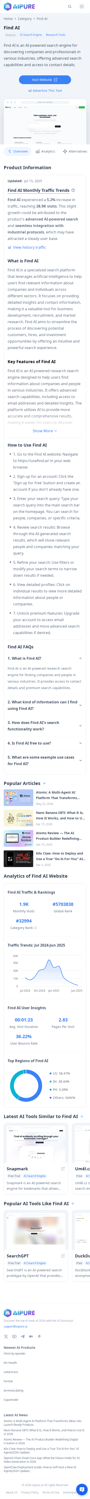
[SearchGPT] (36, 1233)
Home (8, 19)
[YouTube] (14, 1336)
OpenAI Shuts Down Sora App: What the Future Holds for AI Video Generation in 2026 (42, 1460)
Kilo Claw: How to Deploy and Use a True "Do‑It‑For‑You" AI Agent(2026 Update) (41, 1450)
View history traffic (29, 247)
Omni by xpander (15, 1353)
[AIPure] (19, 6)
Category (25, 19)
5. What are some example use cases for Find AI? (41, 760)
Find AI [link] (42, 19)
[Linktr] (39, 1336)
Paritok (8, 1381)
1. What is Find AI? (24, 658)
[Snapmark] (36, 1146)
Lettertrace (11, 1372)
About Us (12, 1492)
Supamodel (11, 1400)
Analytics (48, 151)
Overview (20, 151)
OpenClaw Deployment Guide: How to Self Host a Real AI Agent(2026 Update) (40, 1469)
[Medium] (31, 1336)
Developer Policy (73, 1492)
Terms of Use (50, 1492)
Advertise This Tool (47, 90)
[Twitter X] (6, 1336)
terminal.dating (13, 1390)
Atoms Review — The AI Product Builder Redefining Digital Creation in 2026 (41, 1441)
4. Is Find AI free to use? (29, 743)
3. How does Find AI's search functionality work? (33, 726)
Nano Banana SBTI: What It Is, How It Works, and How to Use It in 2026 (44, 1432)
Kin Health (10, 1363)
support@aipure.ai (15, 1326)
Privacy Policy (30, 1492)
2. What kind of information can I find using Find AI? (42, 705)
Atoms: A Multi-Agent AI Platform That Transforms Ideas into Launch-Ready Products (42, 1423)
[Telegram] (22, 1336)
